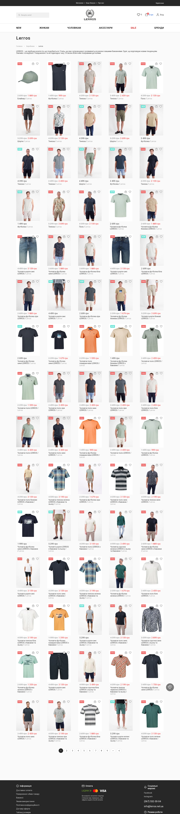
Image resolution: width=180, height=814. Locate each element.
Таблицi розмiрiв (23, 812)
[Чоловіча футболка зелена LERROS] (121, 572)
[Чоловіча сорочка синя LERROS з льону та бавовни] (152, 619)
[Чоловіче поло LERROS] (152, 340)
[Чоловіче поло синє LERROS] (90, 387)
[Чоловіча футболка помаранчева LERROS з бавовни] (59, 619)
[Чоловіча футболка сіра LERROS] (28, 295)
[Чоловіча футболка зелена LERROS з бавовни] (28, 666)
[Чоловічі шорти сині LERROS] (28, 250)
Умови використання (25, 801)
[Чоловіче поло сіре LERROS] (59, 387)
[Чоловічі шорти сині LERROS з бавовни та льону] (90, 619)
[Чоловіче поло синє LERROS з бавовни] (121, 478)
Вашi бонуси (90, 3)
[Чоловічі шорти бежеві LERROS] (152, 295)
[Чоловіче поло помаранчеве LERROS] (90, 340)
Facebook (148, 793)
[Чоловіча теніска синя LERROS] (152, 478)
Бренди (159, 27)
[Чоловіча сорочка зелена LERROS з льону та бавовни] (121, 525)
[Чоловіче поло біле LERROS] (152, 387)
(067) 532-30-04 (152, 801)
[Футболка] (59, 77)
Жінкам (44, 27)
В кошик (28, 97)
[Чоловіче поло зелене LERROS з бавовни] (152, 715)
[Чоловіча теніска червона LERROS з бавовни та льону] (121, 666)
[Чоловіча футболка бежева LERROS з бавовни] (121, 340)
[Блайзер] (28, 77)
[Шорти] (28, 120)
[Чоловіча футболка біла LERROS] (90, 250)
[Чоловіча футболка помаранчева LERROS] (90, 431)
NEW (18, 27)
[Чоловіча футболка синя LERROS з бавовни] (28, 525)
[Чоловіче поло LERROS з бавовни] (90, 525)
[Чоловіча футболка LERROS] (121, 205)
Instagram (148, 796)
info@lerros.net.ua (153, 806)
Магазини (79, 3)
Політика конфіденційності (27, 805)
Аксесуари (105, 27)
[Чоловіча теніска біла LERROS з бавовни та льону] (28, 619)
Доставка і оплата (24, 790)
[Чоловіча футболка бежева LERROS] (152, 205)
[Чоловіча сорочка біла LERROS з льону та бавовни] (90, 666)
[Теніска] (90, 77)
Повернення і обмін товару (27, 794)
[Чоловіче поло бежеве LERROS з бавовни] (28, 478)
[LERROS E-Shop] (90, 14)
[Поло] (151, 77)
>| (119, 751)
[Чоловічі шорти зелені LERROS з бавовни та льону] (121, 715)
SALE (133, 27)
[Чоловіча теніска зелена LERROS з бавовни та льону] (59, 478)
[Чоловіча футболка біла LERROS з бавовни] (90, 715)
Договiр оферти (23, 809)
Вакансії (19, 798)
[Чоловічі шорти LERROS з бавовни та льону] (59, 525)
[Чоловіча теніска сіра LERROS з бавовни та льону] (59, 715)
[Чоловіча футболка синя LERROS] (59, 250)
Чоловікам (74, 27)
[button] (170, 687)
